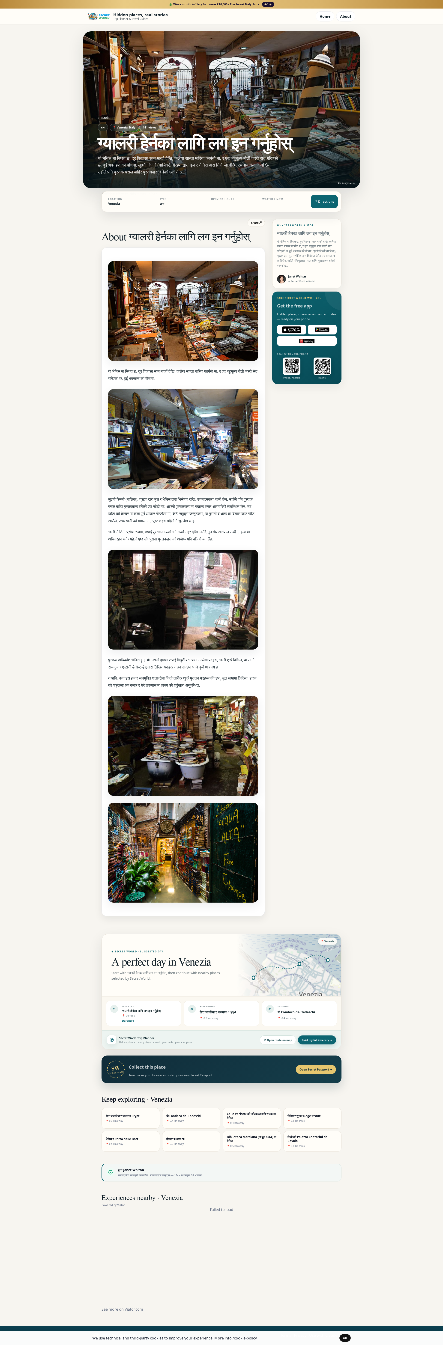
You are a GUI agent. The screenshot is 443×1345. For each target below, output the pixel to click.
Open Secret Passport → (315, 1069)
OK (345, 1338)
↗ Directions (324, 202)
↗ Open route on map (278, 1040)
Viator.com (134, 1309)
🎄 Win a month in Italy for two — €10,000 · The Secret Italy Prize (220, 4)
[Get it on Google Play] (322, 329)
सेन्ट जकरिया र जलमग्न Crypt (218, 1012)
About (345, 16)
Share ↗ (256, 222)
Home (325, 16)
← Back (103, 118)
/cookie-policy (245, 1338)
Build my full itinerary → (317, 1040)
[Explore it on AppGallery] (307, 341)
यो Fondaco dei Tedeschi (296, 1012)
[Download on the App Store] (291, 329)
